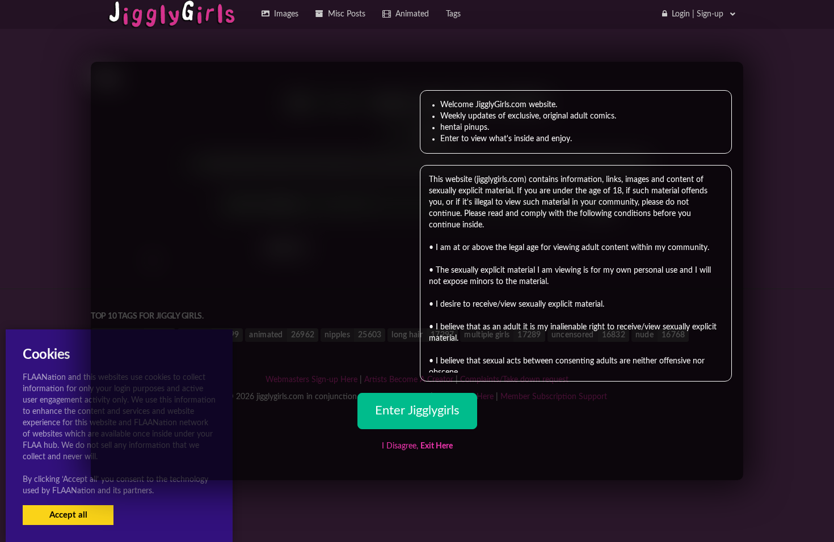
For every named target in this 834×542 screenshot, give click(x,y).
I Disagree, (417, 446)
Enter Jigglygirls (417, 410)
